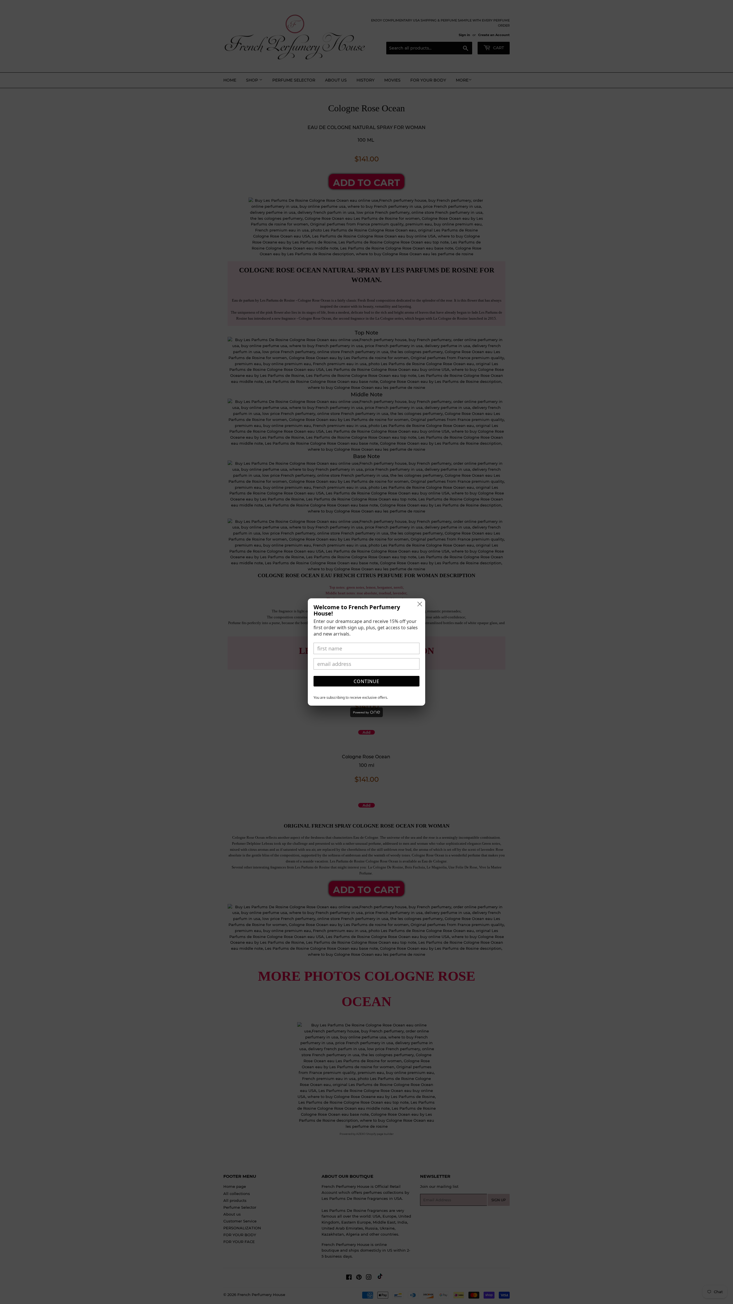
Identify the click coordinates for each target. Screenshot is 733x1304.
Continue (366, 681)
